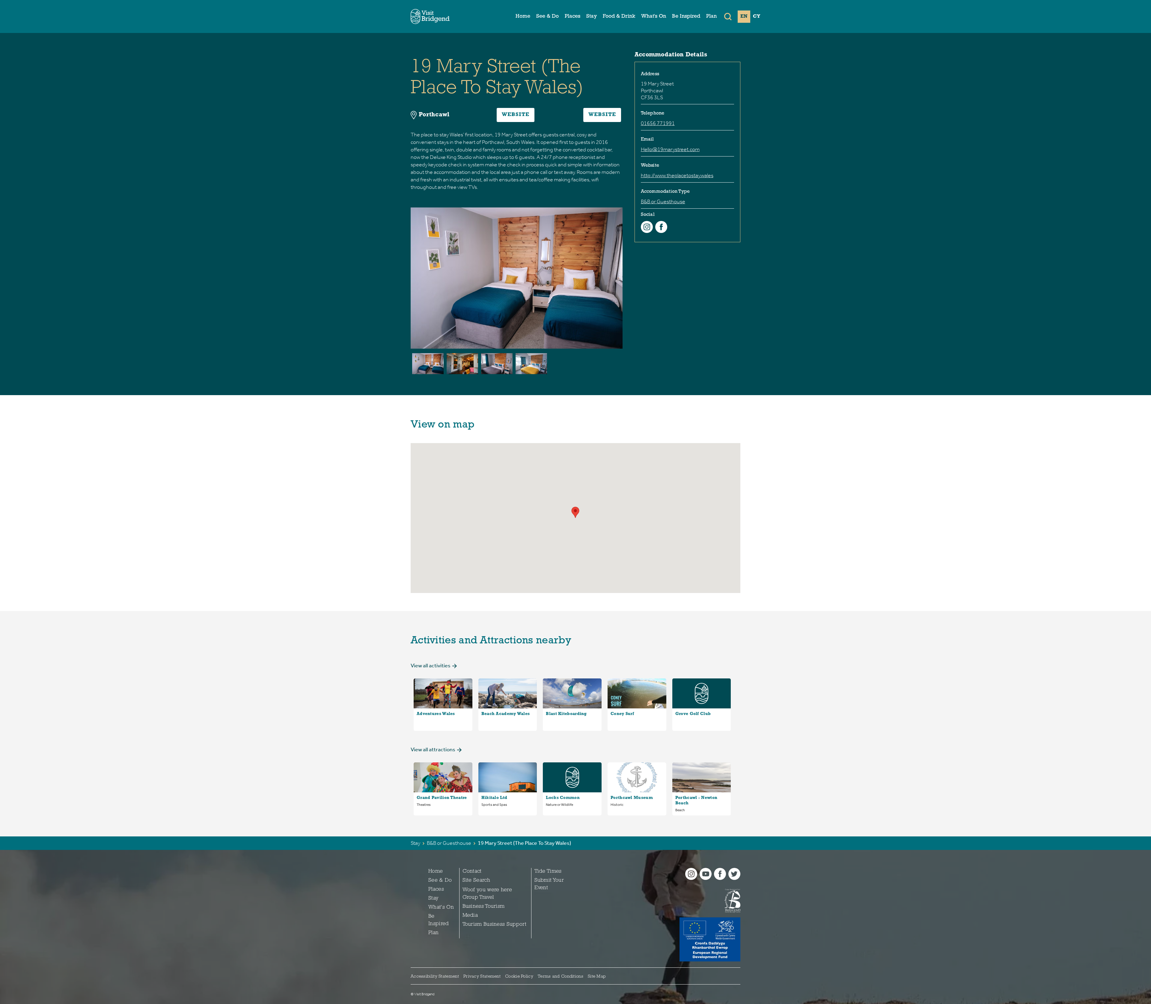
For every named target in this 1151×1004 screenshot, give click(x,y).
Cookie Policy (519, 976)
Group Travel (478, 897)
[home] (430, 16)
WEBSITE (515, 115)
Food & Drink (619, 16)
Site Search (476, 880)
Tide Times (548, 871)
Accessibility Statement (435, 976)
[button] (728, 16)
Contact (472, 871)
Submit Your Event (549, 884)
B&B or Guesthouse (663, 201)
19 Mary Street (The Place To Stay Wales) (524, 843)
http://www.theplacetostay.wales (677, 175)
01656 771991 (658, 123)
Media (470, 915)
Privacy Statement (482, 976)
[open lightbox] (428, 363)
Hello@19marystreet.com (670, 149)
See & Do (547, 16)
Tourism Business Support (494, 924)
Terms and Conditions (560, 976)
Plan (711, 16)
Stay (591, 16)
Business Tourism (483, 906)
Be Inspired (686, 16)
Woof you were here (487, 890)
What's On (653, 16)
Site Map (597, 976)
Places (572, 16)
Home (523, 16)
